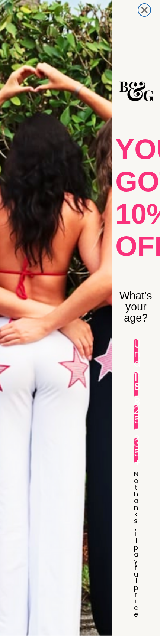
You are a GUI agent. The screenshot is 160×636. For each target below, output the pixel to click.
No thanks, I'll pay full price (136, 476)
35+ (136, 450)
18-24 (136, 384)
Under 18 (136, 351)
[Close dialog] (144, 10)
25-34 (136, 417)
